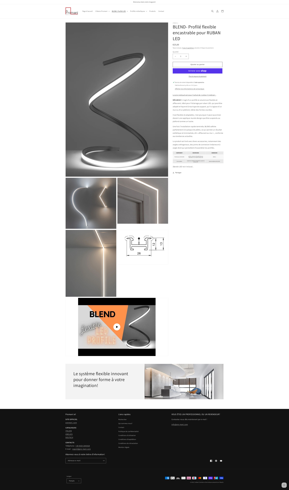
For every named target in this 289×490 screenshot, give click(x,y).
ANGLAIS (68, 434)
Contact (121, 427)
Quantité (175, 52)
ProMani (197, 482)
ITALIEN (68, 431)
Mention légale (123, 447)
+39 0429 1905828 (83, 446)
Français (71, 481)
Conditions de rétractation (128, 443)
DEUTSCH (69, 437)
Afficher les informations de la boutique (189, 89)
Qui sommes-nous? (125, 423)
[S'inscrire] (103, 460)
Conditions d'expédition (127, 439)
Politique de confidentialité (128, 431)
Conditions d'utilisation (127, 435)
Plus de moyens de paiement (197, 76)
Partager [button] (178, 173)
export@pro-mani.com (81, 449)
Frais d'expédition (188, 48)
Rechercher (122, 419)
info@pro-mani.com (179, 424)
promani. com (71, 422)
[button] (102, 11)
